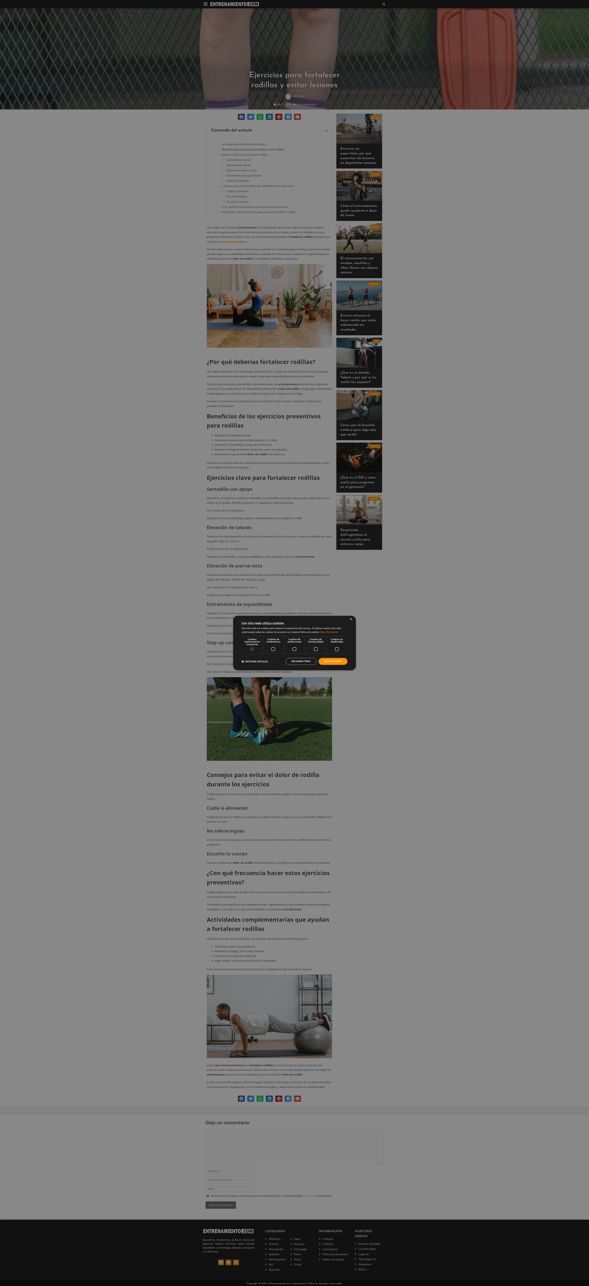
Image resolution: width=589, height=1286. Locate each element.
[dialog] (294, 643)
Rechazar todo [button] (301, 661)
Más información (329, 632)
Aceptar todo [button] (333, 661)
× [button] (351, 619)
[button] (255, 661)
